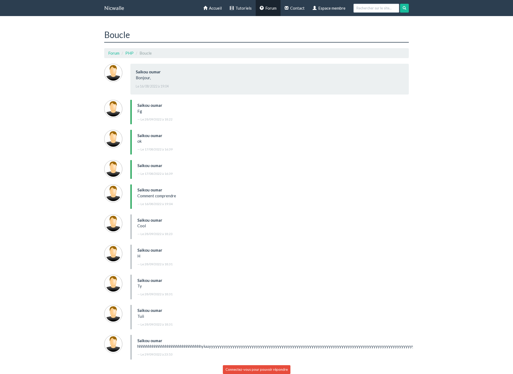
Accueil (214, 8)
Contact (297, 8)
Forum (270, 8)
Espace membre (331, 8)
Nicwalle (114, 8)
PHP (129, 53)
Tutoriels (243, 8)
